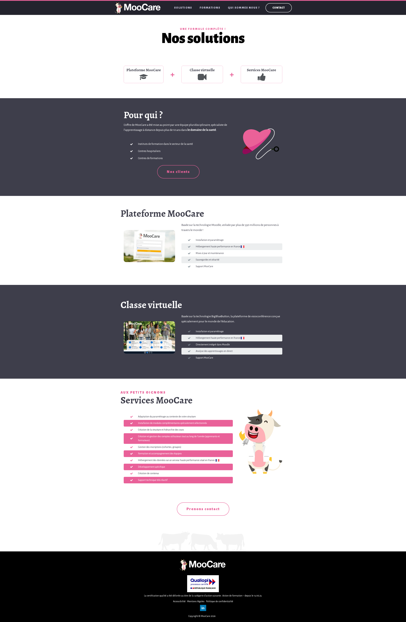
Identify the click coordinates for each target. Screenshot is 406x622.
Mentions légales (195, 601)
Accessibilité (179, 601)
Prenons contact (203, 509)
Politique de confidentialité (219, 601)
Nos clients (178, 172)
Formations (210, 7)
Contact (278, 7)
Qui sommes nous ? (244, 7)
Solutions (183, 7)
